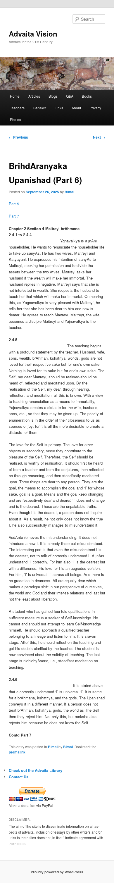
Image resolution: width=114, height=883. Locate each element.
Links (59, 107)
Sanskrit (39, 107)
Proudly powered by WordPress (57, 872)
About (76, 107)
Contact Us (18, 776)
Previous (18, 137)
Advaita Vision (33, 34)
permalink (17, 752)
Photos (15, 119)
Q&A (69, 96)
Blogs (53, 96)
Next (99, 137)
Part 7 (14, 216)
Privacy (95, 107)
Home (15, 96)
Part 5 (14, 203)
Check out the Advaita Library (35, 770)
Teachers (17, 107)
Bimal (69, 191)
